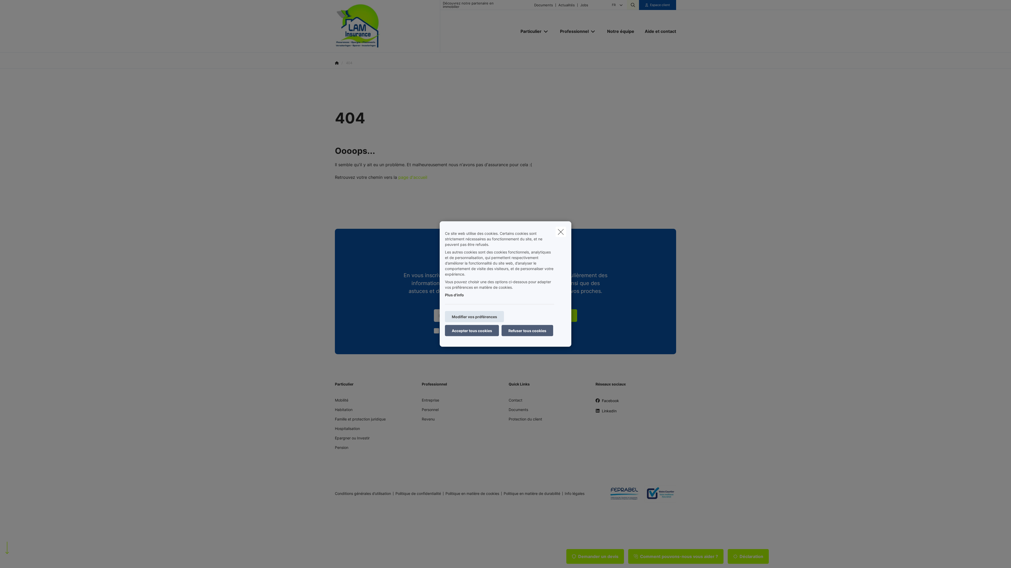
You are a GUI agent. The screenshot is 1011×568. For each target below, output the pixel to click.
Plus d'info (454, 295)
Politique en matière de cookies (472, 493)
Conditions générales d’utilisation (363, 493)
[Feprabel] (622, 493)
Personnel (430, 409)
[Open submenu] (546, 31)
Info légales (574, 493)
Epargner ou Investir (352, 438)
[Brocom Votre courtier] (658, 493)
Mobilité (341, 400)
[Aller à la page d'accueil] (387, 26)
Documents (543, 5)
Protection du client (525, 419)
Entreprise (430, 400)
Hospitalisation (347, 428)
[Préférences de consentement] (21, 558)
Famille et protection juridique (360, 419)
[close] (561, 232)
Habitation (344, 409)
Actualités (566, 5)
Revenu (428, 419)
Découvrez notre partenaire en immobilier (468, 5)
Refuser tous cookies (527, 330)
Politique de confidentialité (418, 493)
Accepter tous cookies (472, 330)
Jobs (584, 5)
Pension (341, 447)
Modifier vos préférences (474, 317)
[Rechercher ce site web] (633, 5)
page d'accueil (412, 177)
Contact (515, 400)
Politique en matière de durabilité (532, 493)
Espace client (660, 5)
